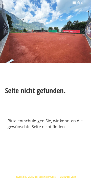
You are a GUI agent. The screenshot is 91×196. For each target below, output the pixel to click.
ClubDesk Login (68, 176)
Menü (79, 2)
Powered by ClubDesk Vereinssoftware (35, 176)
